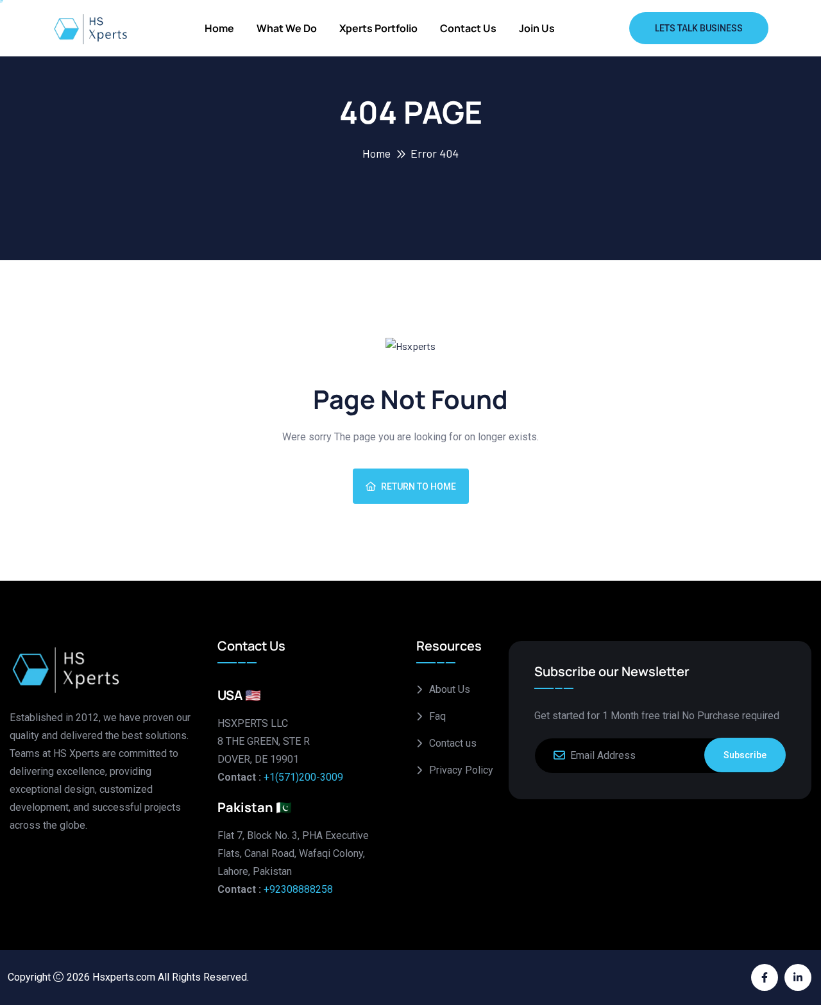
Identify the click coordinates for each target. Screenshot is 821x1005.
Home (219, 28)
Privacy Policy (461, 770)
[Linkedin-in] (797, 977)
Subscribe (745, 755)
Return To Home (418, 486)
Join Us (537, 28)
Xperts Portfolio (378, 28)
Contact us (468, 28)
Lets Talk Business (699, 28)
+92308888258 (298, 889)
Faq (437, 716)
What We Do (287, 28)
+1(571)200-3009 (303, 777)
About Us (449, 689)
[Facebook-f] (764, 977)
